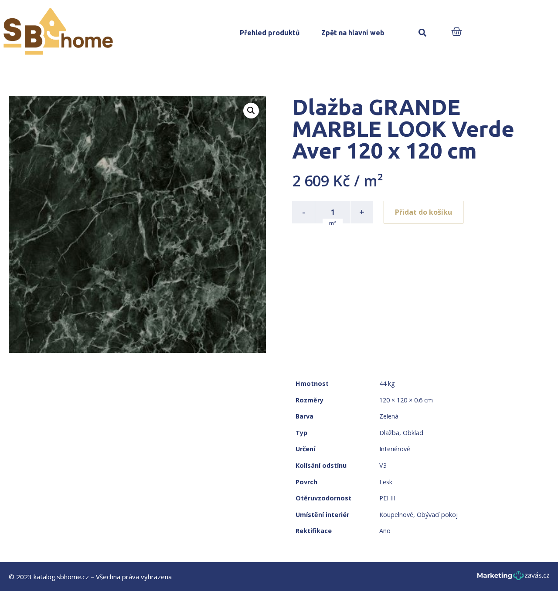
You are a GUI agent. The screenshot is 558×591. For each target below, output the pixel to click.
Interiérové (394, 449)
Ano (385, 531)
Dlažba (389, 433)
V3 (383, 465)
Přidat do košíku (423, 212)
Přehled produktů (269, 33)
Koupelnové (396, 514)
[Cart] (456, 32)
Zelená (388, 416)
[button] (422, 33)
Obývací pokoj (437, 514)
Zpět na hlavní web (352, 33)
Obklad (413, 433)
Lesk (385, 482)
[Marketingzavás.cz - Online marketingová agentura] (513, 578)
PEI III (387, 498)
